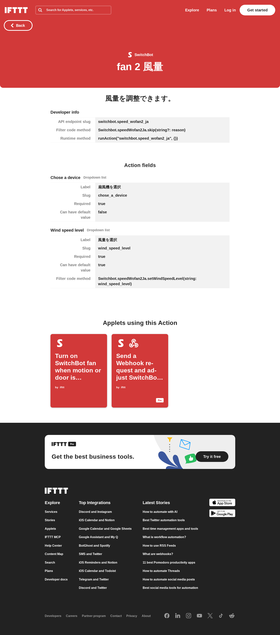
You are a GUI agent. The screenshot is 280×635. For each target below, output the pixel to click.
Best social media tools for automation (170, 587)
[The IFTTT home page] (16, 10)
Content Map (54, 554)
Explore (192, 10)
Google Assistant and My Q (98, 537)
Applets (50, 528)
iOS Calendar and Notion (97, 520)
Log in (230, 10)
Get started (257, 10)
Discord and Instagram (95, 511)
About (146, 616)
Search (50, 562)
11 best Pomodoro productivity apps (169, 562)
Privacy (131, 616)
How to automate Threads (161, 570)
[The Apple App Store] (222, 503)
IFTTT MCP (53, 537)
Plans (212, 10)
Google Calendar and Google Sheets (105, 528)
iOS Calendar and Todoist (97, 570)
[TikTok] (221, 616)
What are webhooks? (158, 554)
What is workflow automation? (164, 537)
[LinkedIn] (177, 616)
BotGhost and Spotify (94, 545)
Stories (50, 520)
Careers (71, 616)
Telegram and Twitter (94, 579)
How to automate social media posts (169, 579)
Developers (53, 616)
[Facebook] (166, 616)
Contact (116, 616)
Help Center (53, 545)
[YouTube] (199, 616)
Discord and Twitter (93, 587)
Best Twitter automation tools (164, 520)
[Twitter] (210, 616)
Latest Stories (156, 502)
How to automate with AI (160, 511)
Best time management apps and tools (170, 528)
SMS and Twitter (90, 554)
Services (51, 511)
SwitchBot (143, 55)
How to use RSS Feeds (159, 545)
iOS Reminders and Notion (98, 562)
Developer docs (56, 579)
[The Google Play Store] (222, 514)
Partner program (94, 616)
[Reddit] (231, 616)
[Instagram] (188, 616)
